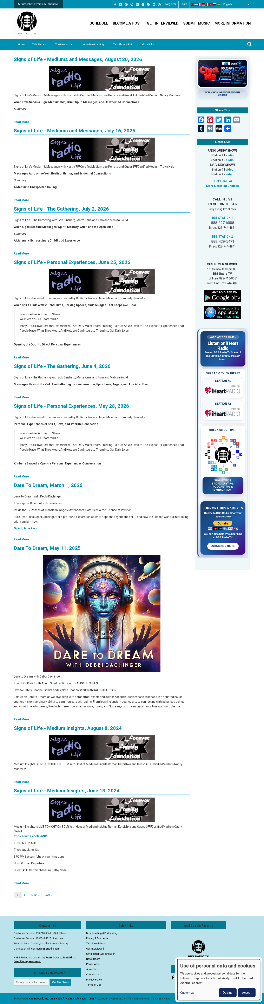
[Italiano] (207, 4)
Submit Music (196, 23)
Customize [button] (187, 992)
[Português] (211, 4)
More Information (232, 23)
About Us (91, 969)
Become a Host (127, 23)
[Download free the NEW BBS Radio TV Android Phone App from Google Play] (222, 295)
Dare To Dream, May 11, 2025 (47, 548)
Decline (227, 992)
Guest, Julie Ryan (25, 528)
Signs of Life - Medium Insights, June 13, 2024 (66, 791)
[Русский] (215, 4)
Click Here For (222, 181)
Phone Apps (93, 964)
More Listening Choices (222, 185)
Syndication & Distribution (100, 953)
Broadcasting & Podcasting (101, 933)
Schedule (99, 23)
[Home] (27, 23)
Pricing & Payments (97, 938)
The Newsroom (64, 44)
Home (21, 44)
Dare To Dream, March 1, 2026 (48, 485)
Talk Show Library (96, 943)
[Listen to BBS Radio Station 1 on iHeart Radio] (223, 389)
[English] (192, 4)
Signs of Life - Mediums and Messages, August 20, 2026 (78, 59)
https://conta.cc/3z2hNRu (31, 836)
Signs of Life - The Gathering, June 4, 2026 (62, 366)
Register (170, 4)
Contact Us (92, 974)
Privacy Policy (94, 979)
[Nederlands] (196, 4)
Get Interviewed (162, 23)
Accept (246, 992)
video (229, 169)
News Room (93, 959)
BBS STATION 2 (222, 236)
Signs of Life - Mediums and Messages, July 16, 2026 (74, 131)
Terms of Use (93, 984)
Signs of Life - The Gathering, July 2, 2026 (61, 209)
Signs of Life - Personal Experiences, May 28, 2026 (71, 406)
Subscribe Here (223, 545)
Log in (184, 4)
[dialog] (218, 979)
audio (230, 155)
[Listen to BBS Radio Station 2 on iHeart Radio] (223, 412)
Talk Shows (39, 44)
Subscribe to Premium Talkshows (40, 4)
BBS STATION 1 (222, 217)
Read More (21, 122)
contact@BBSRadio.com (45, 948)
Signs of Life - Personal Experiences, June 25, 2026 (72, 262)
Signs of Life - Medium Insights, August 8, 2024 (68, 728)
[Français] (200, 4)
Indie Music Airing (93, 44)
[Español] (218, 4)
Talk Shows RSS (122, 44)
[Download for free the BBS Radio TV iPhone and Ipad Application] (222, 312)
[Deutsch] (204, 4)
